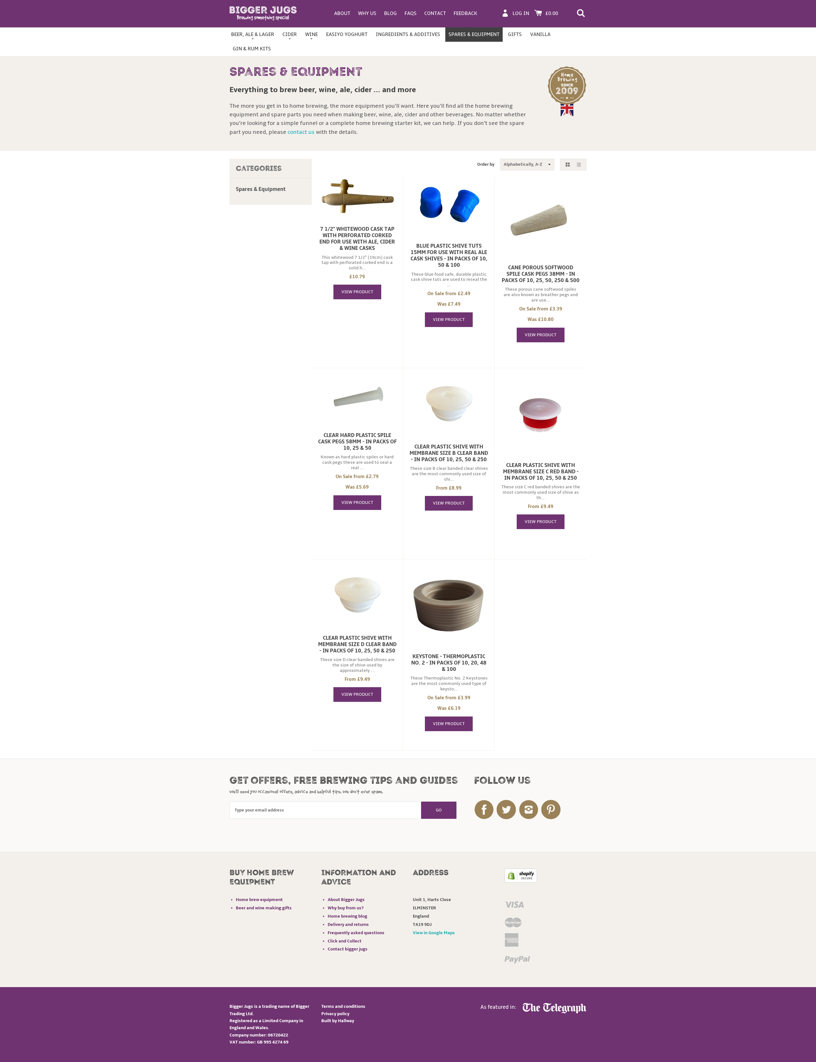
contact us (301, 131)
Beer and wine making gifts (264, 908)
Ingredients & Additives (408, 34)
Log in (521, 13)
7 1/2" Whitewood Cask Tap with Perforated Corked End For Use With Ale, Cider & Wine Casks (357, 238)
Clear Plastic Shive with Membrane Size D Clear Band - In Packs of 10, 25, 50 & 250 (357, 644)
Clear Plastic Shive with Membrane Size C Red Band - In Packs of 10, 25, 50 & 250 (541, 471)
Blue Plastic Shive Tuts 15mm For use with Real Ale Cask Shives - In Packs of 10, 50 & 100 (449, 255)
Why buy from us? (346, 908)
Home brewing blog (347, 916)
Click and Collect (344, 941)
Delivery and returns (348, 924)
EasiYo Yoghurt (347, 34)
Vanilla (540, 34)
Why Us (367, 13)
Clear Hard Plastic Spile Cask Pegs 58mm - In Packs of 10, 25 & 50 (357, 441)
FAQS (410, 13)
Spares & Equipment (473, 34)
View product (357, 292)
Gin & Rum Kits (252, 49)
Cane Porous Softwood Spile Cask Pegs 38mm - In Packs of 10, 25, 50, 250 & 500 (540, 274)
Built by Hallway (337, 1020)
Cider (289, 34)
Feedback (465, 13)
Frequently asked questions (356, 932)
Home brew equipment (259, 899)
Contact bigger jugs (348, 949)
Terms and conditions (343, 1006)
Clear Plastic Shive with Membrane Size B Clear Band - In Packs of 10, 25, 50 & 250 (449, 453)
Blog (390, 13)
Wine (311, 34)
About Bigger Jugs (346, 899)
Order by (485, 164)
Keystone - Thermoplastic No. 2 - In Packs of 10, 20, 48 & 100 (448, 663)
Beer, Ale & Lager (252, 34)
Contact (435, 13)
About (342, 13)
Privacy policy (335, 1013)
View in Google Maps (434, 932)
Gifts (515, 34)
